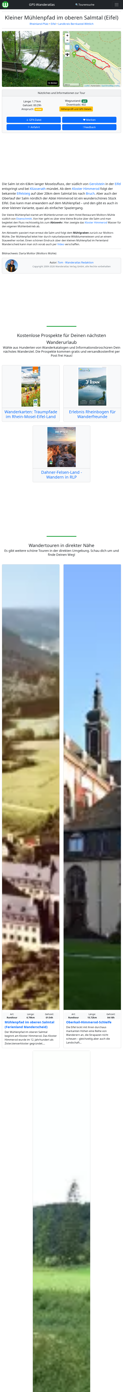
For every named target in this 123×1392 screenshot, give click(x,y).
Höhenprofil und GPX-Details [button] (76, 109)
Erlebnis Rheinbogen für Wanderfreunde (92, 414)
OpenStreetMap (107, 85)
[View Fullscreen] (67, 47)
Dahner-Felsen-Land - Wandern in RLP (61, 474)
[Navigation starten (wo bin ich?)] (67, 54)
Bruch (90, 193)
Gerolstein (97, 184)
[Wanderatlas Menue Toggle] (116, 4)
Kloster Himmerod (85, 188)
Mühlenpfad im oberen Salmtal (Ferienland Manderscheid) (29, 1024)
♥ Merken (89, 120)
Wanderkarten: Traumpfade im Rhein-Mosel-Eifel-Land (30, 414)
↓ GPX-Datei (33, 120)
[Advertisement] (61, 157)
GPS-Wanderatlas (42, 4)
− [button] (67, 40)
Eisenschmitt (24, 218)
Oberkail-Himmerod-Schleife (88, 1022)
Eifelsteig (23, 193)
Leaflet (87, 85)
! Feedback (89, 127)
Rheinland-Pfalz (39, 24)
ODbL (117, 85)
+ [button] (67, 35)
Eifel (53, 24)
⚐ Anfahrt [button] (34, 127)
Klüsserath (38, 188)
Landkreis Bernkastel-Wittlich (76, 24)
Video (60, 244)
